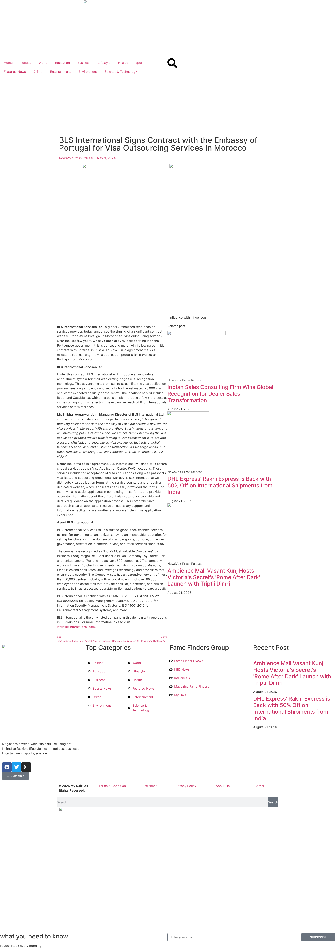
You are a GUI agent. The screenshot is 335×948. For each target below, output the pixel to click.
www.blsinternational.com (76, 627)
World (43, 63)
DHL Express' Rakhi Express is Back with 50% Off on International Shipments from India (220, 485)
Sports (140, 63)
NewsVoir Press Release (76, 158)
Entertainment (60, 72)
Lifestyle (104, 63)
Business (84, 63)
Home (8, 63)
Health (123, 63)
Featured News (15, 72)
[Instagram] (26, 767)
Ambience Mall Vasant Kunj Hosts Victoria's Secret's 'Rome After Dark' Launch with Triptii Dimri (214, 577)
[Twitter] (16, 767)
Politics (25, 63)
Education (62, 63)
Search (273, 802)
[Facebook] (7, 767)
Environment (88, 72)
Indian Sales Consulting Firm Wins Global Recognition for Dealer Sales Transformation (220, 393)
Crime (38, 72)
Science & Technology (121, 72)
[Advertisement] (167, 105)
